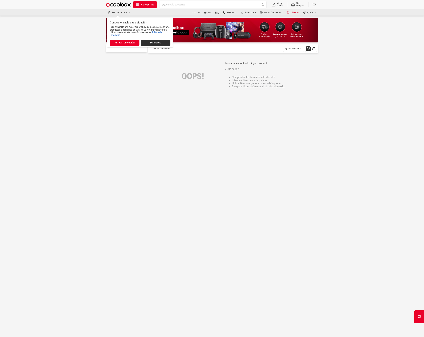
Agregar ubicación (125, 42)
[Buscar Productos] (262, 4)
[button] (277, 4)
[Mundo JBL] (217, 12)
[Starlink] (196, 12)
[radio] (308, 48)
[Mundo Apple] (207, 12)
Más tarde (155, 42)
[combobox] (212, 4)
